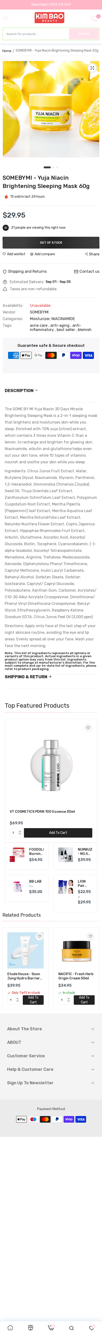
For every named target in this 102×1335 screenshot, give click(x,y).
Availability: (13, 306)
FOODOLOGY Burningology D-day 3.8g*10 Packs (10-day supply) (36, 852)
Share (94, 254)
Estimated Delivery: (27, 282)
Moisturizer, (40, 319)
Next (91, 780)
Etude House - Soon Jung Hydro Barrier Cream (23, 976)
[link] (88, 728)
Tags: (7, 325)
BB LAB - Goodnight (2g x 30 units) (36, 884)
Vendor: (9, 312)
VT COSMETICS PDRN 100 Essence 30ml (42, 812)
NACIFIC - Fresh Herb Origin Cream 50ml (75, 976)
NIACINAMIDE (63, 319)
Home (6, 51)
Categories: (13, 319)
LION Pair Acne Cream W (85, 884)
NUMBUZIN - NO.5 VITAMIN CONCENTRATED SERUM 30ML (85, 852)
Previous (11, 780)
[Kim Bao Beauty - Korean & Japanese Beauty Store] (49, 18)
